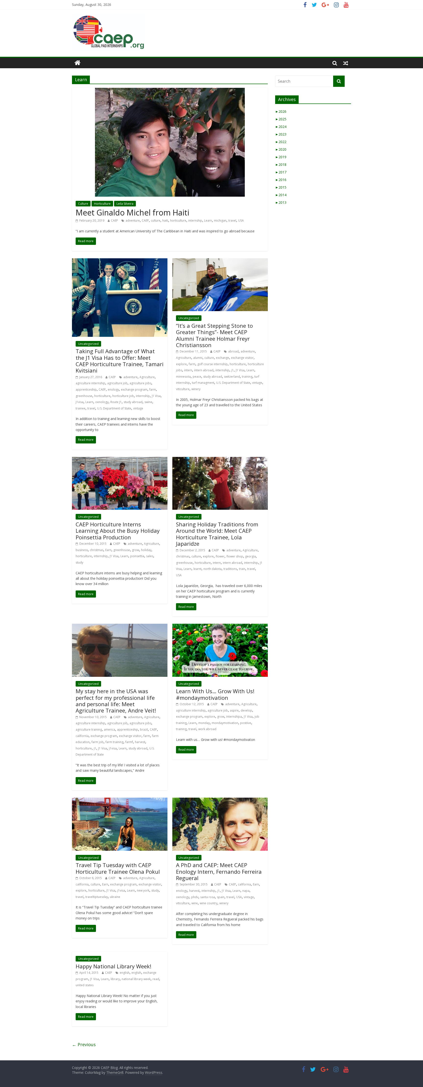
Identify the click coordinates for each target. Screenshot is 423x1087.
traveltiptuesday (96, 897)
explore (181, 364)
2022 (280, 141)
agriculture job (117, 383)
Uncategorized (88, 344)
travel (232, 220)
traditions (230, 569)
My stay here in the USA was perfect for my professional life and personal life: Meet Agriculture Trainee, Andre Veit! (116, 700)
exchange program (134, 389)
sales (149, 556)
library (115, 979)
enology (113, 389)
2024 (280, 126)
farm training (114, 742)
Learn (208, 220)
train (242, 569)
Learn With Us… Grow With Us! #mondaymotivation (215, 694)
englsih (136, 973)
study (79, 562)
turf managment (203, 383)
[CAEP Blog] (77, 63)
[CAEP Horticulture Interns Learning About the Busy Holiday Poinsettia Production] (119, 460)
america (109, 729)
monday (204, 723)
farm (152, 389)
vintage (138, 408)
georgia (250, 556)
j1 (232, 370)
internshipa (234, 716)
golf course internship (212, 364)
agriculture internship (90, 383)
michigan (220, 220)
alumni (197, 358)
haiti (165, 220)
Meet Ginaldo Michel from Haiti (132, 212)
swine (148, 402)
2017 (280, 172)
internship (195, 220)
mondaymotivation (225, 723)
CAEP (114, 220)
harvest (140, 742)
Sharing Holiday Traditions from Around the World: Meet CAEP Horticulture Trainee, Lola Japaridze (217, 534)
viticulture (182, 389)
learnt (197, 569)
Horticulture (102, 204)
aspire (234, 710)
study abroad (133, 402)
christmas (96, 550)
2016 (280, 179)
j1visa (79, 402)
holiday (146, 550)
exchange (222, 358)
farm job (98, 742)
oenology (101, 402)
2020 (280, 149)
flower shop (234, 556)
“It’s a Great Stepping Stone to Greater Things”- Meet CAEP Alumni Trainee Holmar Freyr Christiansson (214, 335)
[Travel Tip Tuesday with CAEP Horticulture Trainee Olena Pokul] (119, 800)
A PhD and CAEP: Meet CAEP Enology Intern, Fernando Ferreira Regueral (219, 871)
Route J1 (116, 402)
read (156, 979)
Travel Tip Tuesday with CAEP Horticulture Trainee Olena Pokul (118, 868)
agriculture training (89, 729)
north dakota (212, 569)
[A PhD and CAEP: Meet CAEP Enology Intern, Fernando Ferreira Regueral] (220, 800)
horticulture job (123, 396)
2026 (280, 111)
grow (135, 550)
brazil (144, 729)
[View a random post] (345, 63)
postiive (245, 723)
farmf (129, 742)
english (124, 973)
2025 (280, 119)
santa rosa (207, 897)
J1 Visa (156, 396)
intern (188, 370)
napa (245, 891)
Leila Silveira (125, 204)
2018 (280, 164)
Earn (108, 550)
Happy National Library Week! (113, 966)
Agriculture (147, 377)
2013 (280, 202)
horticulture (178, 220)
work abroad (207, 729)
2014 (280, 194)
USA (241, 220)
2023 (280, 134)
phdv (194, 897)
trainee (80, 408)
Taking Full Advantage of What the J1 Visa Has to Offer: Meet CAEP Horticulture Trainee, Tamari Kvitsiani (120, 360)
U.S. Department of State (114, 408)
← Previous (84, 1044)
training (247, 376)
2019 (280, 157)
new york (143, 890)
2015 (280, 187)
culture (155, 220)
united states (85, 985)
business (82, 550)
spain (220, 897)
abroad (233, 351)
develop (246, 710)
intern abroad (203, 370)
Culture (83, 204)
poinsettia (137, 556)
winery (195, 389)
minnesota (183, 376)
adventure (133, 220)
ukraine (115, 897)
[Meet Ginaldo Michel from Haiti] (170, 90)
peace (197, 376)
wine (194, 903)
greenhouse (84, 396)
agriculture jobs (140, 383)
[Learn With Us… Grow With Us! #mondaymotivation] (220, 626)
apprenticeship (86, 389)
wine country (208, 903)
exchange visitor (242, 358)
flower (220, 556)
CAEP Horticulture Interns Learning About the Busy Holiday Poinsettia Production (118, 531)
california (82, 736)
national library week (136, 979)
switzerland (232, 376)
